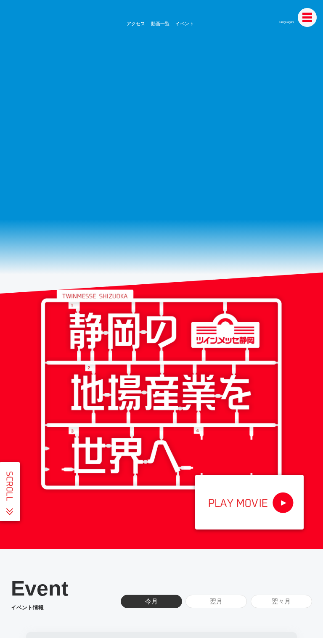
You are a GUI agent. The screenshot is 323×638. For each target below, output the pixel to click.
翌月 (216, 601)
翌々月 (281, 601)
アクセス (136, 23)
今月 (151, 601)
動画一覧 (160, 23)
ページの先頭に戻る (308, 623)
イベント (183, 23)
